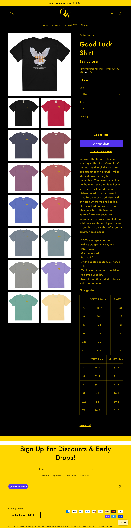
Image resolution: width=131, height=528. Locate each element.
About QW (71, 475)
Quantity (84, 116)
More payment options (101, 151)
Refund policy (71, 526)
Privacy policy (87, 526)
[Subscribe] (91, 469)
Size (82, 102)
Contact (84, 475)
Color (82, 87)
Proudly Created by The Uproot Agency (44, 526)
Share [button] (85, 80)
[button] (12, 13)
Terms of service (105, 526)
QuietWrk (21, 526)
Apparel (56, 475)
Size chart (85, 425)
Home (45, 475)
